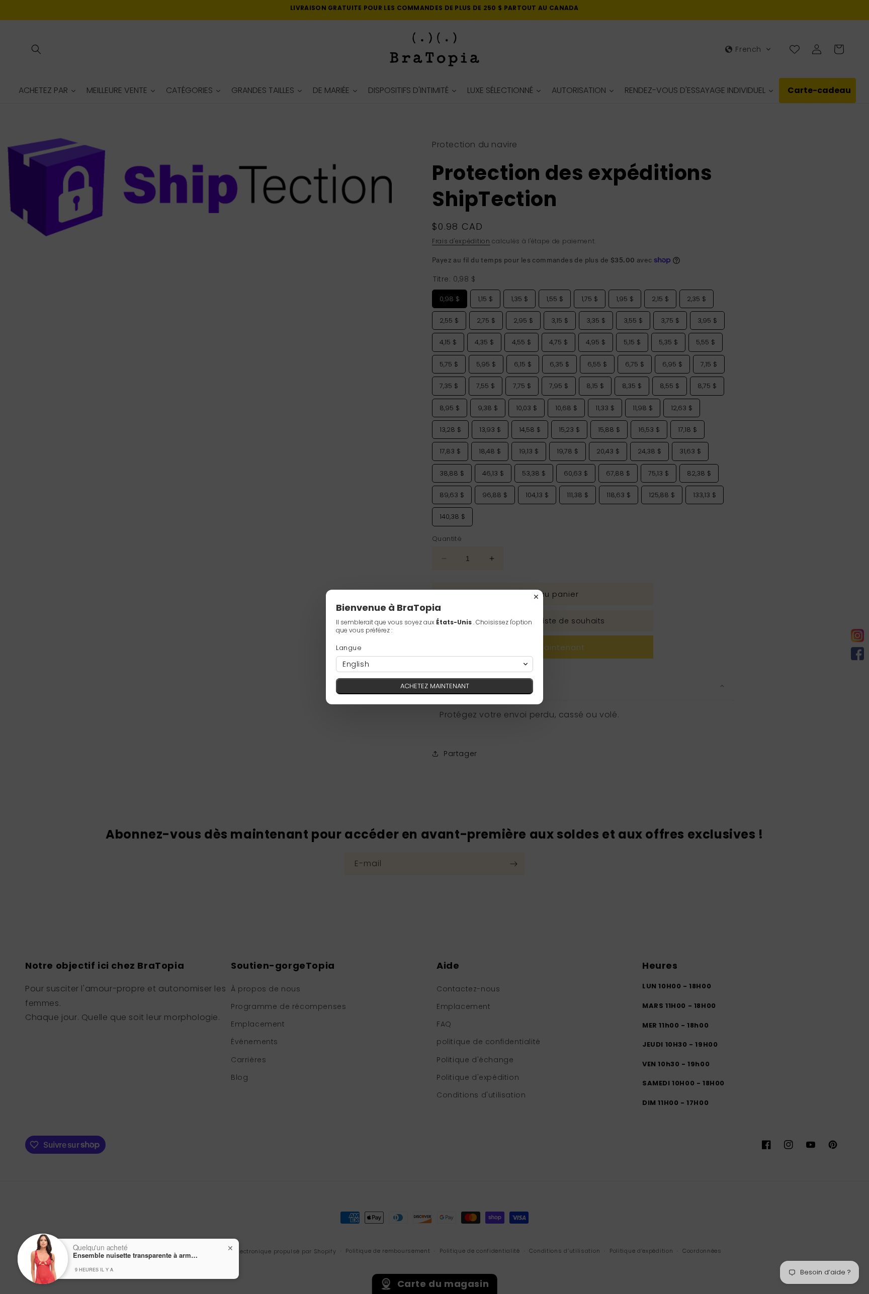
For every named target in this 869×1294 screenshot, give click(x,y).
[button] (434, 664)
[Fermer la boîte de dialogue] (536, 597)
